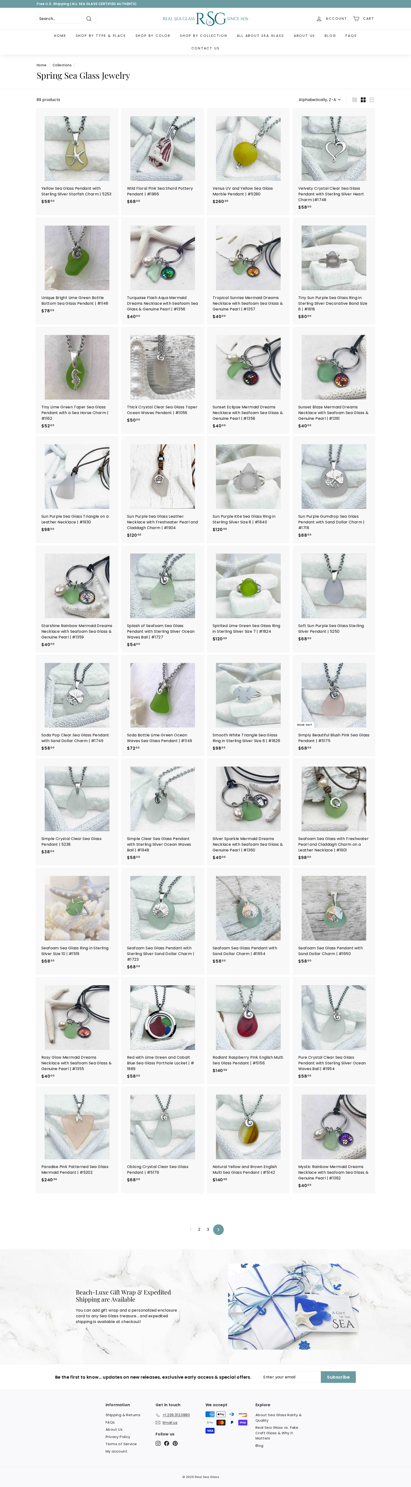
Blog (330, 35)
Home (60, 35)
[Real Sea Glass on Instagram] (158, 1443)
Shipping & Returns (123, 1414)
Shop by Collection (203, 35)
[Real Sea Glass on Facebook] (166, 1443)
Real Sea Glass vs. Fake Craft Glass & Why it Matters (276, 1433)
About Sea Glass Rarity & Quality (278, 1417)
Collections (62, 65)
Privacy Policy (118, 1436)
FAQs (351, 35)
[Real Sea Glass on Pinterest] (175, 1443)
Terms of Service (121, 1443)
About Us (304, 35)
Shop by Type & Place (101, 35)
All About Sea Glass (260, 35)
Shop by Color (153, 35)
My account (116, 1451)
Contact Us (205, 48)
